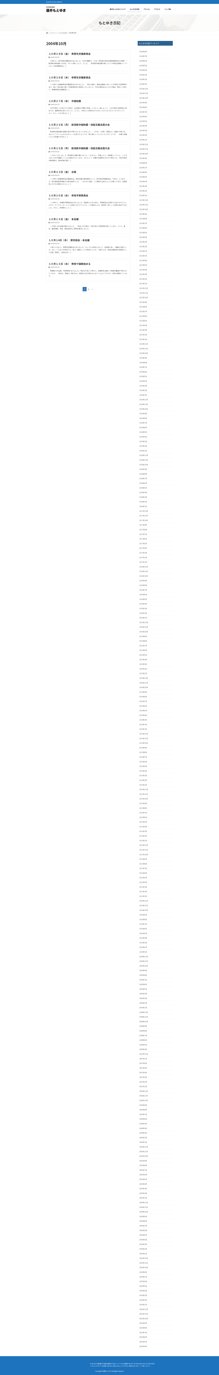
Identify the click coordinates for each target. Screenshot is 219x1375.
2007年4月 (143, 1072)
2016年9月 (143, 581)
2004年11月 (143, 1207)
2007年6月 (143, 1063)
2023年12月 (143, 200)
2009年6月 (143, 984)
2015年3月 (143, 664)
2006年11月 (143, 1096)
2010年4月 (143, 938)
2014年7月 (143, 701)
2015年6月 (143, 650)
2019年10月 (143, 409)
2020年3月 (143, 386)
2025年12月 (143, 89)
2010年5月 (143, 933)
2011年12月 (143, 845)
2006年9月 (143, 1105)
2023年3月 (143, 242)
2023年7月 (143, 223)
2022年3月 (143, 274)
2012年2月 (143, 836)
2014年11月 (143, 683)
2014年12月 (143, 678)
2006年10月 (143, 1100)
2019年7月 (143, 423)
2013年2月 (143, 780)
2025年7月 (143, 112)
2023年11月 (143, 205)
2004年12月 (143, 1202)
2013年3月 (143, 775)
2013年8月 (143, 752)
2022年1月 (143, 283)
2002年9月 (143, 1323)
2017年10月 (143, 520)
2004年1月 (143, 1253)
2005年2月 (143, 1193)
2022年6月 (143, 260)
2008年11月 (143, 1017)
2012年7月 (143, 813)
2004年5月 (143, 1235)
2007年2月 (143, 1082)
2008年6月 (143, 1040)
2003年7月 (143, 1277)
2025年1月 (143, 140)
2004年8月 (143, 1221)
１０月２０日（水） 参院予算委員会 (68, 195)
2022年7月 (143, 256)
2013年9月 (143, 748)
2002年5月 (143, 1342)
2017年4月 (143, 548)
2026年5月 (143, 65)
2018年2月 (143, 502)
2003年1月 (143, 1304)
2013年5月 (143, 766)
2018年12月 (143, 455)
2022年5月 (143, 265)
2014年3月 (143, 720)
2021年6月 (143, 316)
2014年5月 (143, 710)
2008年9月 (143, 1026)
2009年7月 (143, 980)
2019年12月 (143, 400)
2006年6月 (143, 1119)
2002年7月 (143, 1332)
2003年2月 (143, 1300)
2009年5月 (143, 989)
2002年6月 (143, 1337)
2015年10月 (143, 632)
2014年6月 (143, 706)
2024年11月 (143, 149)
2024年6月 (143, 172)
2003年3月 (143, 1295)
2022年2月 (143, 279)
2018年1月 (143, 506)
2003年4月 (143, 1291)
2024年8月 (143, 163)
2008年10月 (143, 1021)
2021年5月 (143, 321)
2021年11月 (143, 293)
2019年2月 (143, 446)
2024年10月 (143, 154)
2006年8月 (143, 1110)
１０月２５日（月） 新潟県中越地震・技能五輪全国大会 (79, 124)
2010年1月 (143, 952)
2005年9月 (143, 1161)
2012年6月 (143, 817)
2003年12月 (143, 1258)
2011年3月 (143, 887)
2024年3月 (143, 186)
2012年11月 (143, 794)
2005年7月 (143, 1170)
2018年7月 (143, 478)
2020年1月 (143, 395)
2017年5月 (143, 543)
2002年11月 (143, 1314)
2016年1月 (143, 618)
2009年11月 (143, 961)
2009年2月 (143, 1003)
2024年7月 (143, 167)
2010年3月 (143, 942)
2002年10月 (143, 1318)
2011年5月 (143, 878)
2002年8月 (143, 1328)
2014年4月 (143, 715)
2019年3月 (143, 441)
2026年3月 (143, 75)
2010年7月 (143, 924)
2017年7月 (143, 534)
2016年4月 (143, 604)
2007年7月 (143, 1059)
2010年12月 (143, 901)
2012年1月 (143, 840)
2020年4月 (143, 381)
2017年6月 (143, 539)
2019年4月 (143, 437)
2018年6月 (143, 483)
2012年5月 (143, 822)
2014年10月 (143, 687)
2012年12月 (143, 789)
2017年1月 (143, 562)
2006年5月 (143, 1123)
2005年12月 (143, 1147)
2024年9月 (143, 158)
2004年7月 (143, 1226)
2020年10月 (143, 353)
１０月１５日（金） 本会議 (64, 219)
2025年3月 (143, 130)
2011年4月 (143, 882)
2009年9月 (143, 970)
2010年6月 (143, 929)
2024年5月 (143, 177)
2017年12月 (143, 511)
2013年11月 (143, 738)
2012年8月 (143, 808)
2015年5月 (143, 655)
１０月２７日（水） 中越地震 (65, 101)
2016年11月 (143, 571)
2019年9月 (143, 413)
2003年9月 (143, 1272)
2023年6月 (143, 228)
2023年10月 (143, 209)
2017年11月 (143, 516)
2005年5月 (143, 1179)
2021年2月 (143, 334)
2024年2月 (143, 191)
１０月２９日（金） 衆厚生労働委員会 (70, 53)
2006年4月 (143, 1128)
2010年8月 (143, 919)
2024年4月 (143, 181)
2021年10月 (143, 297)
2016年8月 (143, 585)
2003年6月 (143, 1281)
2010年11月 (143, 905)
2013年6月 (143, 761)
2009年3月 (143, 998)
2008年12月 (143, 1012)
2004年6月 (143, 1230)
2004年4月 (143, 1239)
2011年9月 (143, 859)
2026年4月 (143, 70)
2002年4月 (143, 1346)
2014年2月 (143, 724)
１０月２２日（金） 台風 (62, 172)
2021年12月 (143, 288)
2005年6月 (143, 1175)
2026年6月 (143, 61)
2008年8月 (143, 1031)
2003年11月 (143, 1263)
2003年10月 (143, 1267)
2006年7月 (143, 1114)
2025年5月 (143, 121)
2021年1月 (143, 339)
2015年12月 (143, 622)
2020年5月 (143, 376)
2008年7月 (143, 1035)
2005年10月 (143, 1156)
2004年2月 (143, 1249)
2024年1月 (143, 195)
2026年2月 (143, 79)
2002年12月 (143, 1309)
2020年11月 (143, 348)
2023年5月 (143, 232)
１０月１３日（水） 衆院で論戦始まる (70, 263)
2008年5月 (143, 1045)
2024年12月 (143, 144)
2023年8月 (143, 219)
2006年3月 (143, 1133)
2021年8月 (143, 307)
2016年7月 (143, 590)
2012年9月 (143, 803)
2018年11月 (143, 460)
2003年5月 (143, 1286)
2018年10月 (143, 464)
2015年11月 (143, 627)
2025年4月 (143, 126)
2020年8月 (143, 362)
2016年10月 (143, 576)
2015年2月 (143, 669)
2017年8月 (143, 529)
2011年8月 (143, 864)
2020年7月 (143, 367)
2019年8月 (143, 418)
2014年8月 (143, 697)
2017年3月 (143, 553)
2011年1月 (143, 896)
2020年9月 (143, 358)
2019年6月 (143, 427)
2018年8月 (143, 474)
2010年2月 (143, 947)
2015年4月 (143, 659)
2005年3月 (143, 1189)
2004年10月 (143, 1212)
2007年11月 (143, 1054)
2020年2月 (143, 390)
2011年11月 (143, 850)
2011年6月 (143, 873)
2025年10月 (143, 98)
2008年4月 (143, 1049)
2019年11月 (143, 404)
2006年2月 (143, 1137)
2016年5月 (143, 599)
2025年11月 (143, 93)
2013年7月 (143, 757)
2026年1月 (143, 84)
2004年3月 (143, 1244)
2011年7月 (143, 868)
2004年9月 (143, 1216)
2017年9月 (143, 525)
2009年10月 (143, 966)
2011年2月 (143, 891)
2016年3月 (143, 608)
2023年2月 (143, 246)
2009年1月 (143, 1007)
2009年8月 (143, 975)
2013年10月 (143, 743)
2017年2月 (143, 557)
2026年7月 (143, 56)
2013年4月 (143, 771)
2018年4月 (143, 492)
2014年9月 (143, 692)
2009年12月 (143, 956)
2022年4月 (143, 270)
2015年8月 (143, 641)
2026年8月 (143, 51)
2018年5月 (143, 488)
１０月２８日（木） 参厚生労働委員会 (70, 77)
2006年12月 (143, 1091)
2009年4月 (143, 994)
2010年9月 (143, 915)
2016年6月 (143, 594)
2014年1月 (143, 729)
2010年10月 (143, 910)
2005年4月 (143, 1184)
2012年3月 (143, 831)
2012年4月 (143, 826)
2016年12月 (143, 567)
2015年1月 (143, 673)
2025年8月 (143, 107)
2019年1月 (143, 451)
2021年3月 (143, 330)
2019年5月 (143, 432)
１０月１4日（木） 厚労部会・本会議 (69, 240)
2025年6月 (143, 116)
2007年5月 (143, 1068)
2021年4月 (143, 325)
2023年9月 (143, 214)
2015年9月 (143, 636)
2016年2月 (143, 613)
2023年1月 (143, 251)
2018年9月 (143, 469)
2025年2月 (143, 135)
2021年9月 (143, 302)
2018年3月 (143, 497)
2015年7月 (143, 645)
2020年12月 (143, 344)
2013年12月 (143, 734)
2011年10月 (143, 854)
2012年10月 (143, 799)
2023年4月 (143, 237)
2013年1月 (143, 785)
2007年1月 (143, 1086)
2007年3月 (143, 1077)
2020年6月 (143, 372)
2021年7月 (143, 311)
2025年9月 (143, 103)
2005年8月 (143, 1165)
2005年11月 (143, 1151)
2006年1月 (143, 1142)
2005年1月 (143, 1198)
